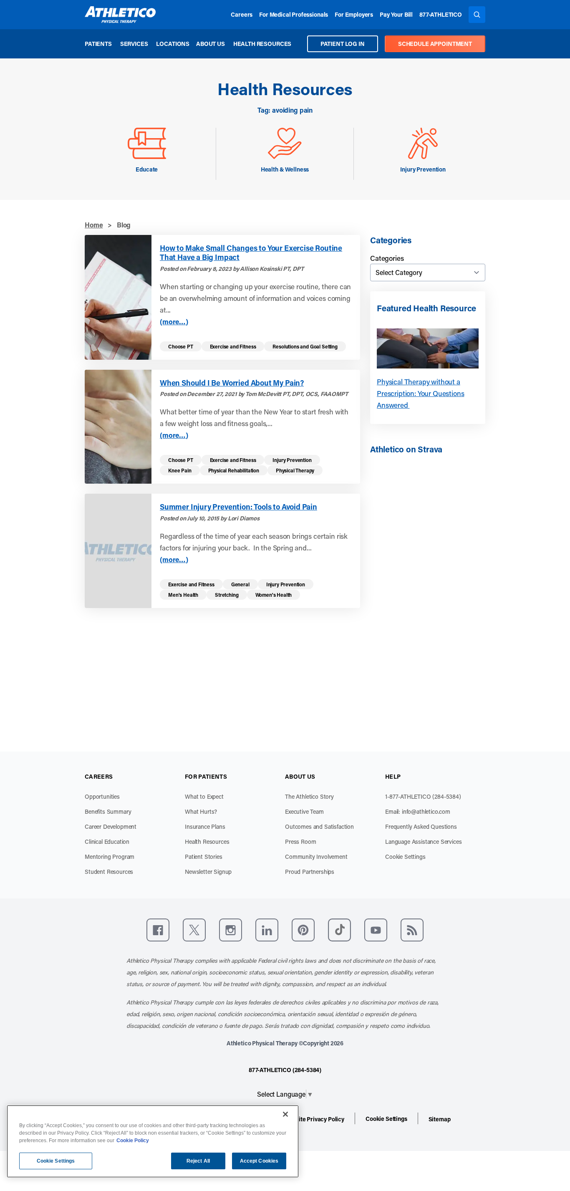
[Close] (285, 1114)
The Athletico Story (309, 796)
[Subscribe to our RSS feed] (412, 929)
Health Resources (262, 44)
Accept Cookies (259, 1161)
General (240, 584)
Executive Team (304, 811)
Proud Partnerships (309, 872)
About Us (210, 44)
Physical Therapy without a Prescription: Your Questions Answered (420, 393)
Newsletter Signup (208, 872)
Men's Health (183, 594)
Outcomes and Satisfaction (319, 826)
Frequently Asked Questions (421, 826)
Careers (241, 14)
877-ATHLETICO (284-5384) (285, 1070)
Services (134, 44)
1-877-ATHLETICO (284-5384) (423, 796)
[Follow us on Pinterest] (303, 929)
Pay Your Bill (396, 14)
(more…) (174, 321)
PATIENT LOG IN (342, 44)
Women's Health (273, 594)
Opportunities (102, 796)
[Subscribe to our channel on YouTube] (375, 929)
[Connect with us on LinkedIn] (266, 929)
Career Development (110, 826)
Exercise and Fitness (233, 346)
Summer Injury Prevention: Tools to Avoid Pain (238, 507)
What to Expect (204, 796)
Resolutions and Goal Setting (305, 346)
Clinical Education (107, 841)
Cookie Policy (132, 1140)
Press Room (300, 841)
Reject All (198, 1161)
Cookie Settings (405, 856)
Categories (387, 257)
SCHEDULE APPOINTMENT (435, 44)
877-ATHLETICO (440, 14)
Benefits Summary (108, 811)
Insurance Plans (205, 826)
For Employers (354, 14)
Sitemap (440, 1119)
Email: (417, 811)
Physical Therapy (295, 470)
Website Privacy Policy (314, 1119)
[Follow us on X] (194, 929)
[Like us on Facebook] (157, 929)
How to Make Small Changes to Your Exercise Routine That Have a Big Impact (251, 252)
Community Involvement (316, 856)
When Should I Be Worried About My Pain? (232, 383)
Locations (172, 44)
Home (94, 224)
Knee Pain (180, 470)
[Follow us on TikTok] (339, 929)
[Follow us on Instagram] (230, 929)
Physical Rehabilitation (233, 470)
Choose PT (180, 346)
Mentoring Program (109, 856)
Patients (98, 44)
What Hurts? (201, 811)
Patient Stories (203, 856)
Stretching (226, 594)
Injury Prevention (291, 460)
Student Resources (109, 872)
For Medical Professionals (293, 14)
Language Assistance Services (423, 841)
